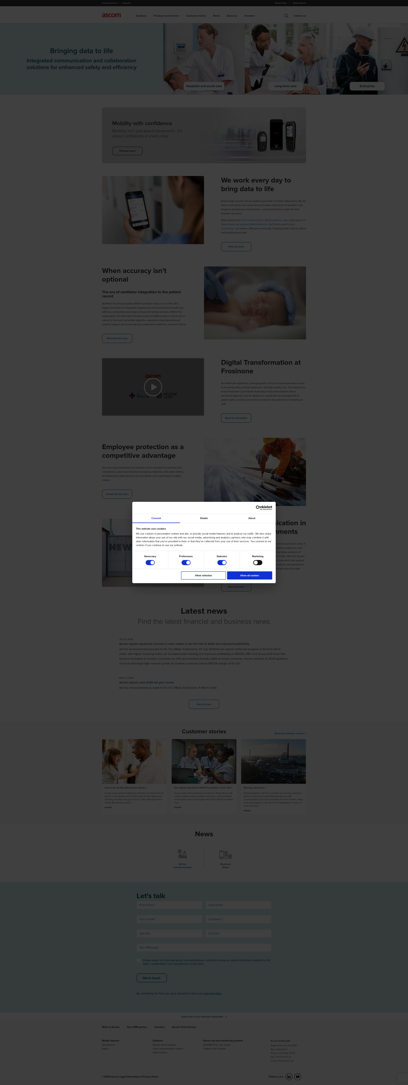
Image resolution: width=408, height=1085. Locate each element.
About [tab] (251, 518)
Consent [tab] (156, 518)
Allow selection (203, 575)
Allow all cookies (249, 575)
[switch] (186, 562)
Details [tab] (204, 518)
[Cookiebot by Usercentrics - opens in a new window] (258, 507)
